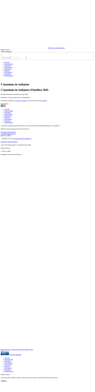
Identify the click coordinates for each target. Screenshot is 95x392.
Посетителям (8, 64)
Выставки (7, 65)
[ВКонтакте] (2, 106)
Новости (7, 70)
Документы (8, 72)
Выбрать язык (5, 374)
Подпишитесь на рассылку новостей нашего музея (17, 349)
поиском (44, 100)
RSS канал (5, 351)
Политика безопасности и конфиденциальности (8, 133)
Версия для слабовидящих (56, 48)
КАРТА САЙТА (6, 135)
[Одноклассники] (4, 106)
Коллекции (8, 69)
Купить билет (8, 75)
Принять (3, 381)
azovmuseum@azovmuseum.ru (22, 138)
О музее (6, 62)
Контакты (7, 74)
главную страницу (21, 100)
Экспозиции (8, 67)
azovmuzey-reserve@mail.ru (9, 142)
